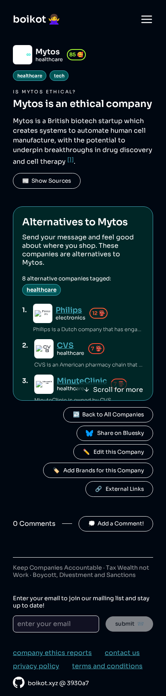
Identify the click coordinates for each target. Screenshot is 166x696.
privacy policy (36, 666)
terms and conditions (107, 666)
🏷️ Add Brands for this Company (98, 470)
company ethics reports (52, 653)
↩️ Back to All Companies (108, 414)
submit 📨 (129, 623)
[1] (70, 159)
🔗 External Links (119, 489)
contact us (122, 653)
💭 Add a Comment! (116, 523)
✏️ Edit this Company (113, 452)
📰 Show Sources (46, 180)
